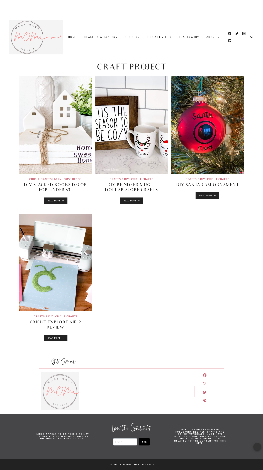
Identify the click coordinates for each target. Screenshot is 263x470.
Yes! (144, 441)
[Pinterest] (230, 40)
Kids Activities (159, 37)
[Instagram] (244, 33)
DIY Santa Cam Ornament (207, 185)
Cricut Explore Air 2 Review (55, 325)
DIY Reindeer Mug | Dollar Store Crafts (131, 188)
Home (72, 37)
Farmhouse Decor (68, 179)
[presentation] (55, 125)
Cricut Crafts (40, 179)
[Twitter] (237, 33)
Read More (57, 200)
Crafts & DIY (189, 37)
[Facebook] (230, 33)
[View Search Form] (251, 37)
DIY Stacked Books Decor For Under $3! (55, 188)
